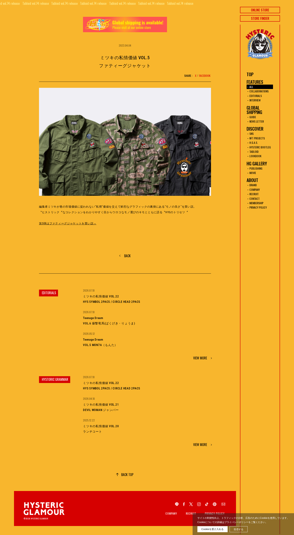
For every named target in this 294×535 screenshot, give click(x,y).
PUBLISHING (255, 168)
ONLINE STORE (260, 10)
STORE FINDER (260, 18)
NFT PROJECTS (257, 138)
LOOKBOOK (255, 156)
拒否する (238, 529)
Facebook (204, 76)
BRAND (253, 185)
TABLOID (254, 151)
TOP (250, 74)
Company (171, 513)
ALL (251, 87)
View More (200, 358)
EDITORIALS (255, 96)
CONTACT (254, 198)
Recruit (191, 513)
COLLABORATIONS (259, 91)
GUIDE (252, 117)
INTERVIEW (255, 100)
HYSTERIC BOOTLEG (260, 147)
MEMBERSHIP (256, 203)
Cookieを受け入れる (212, 529)
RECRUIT (254, 194)
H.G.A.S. (253, 142)
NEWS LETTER (256, 121)
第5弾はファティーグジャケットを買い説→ (67, 223)
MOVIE (252, 173)
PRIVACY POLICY (258, 207)
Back (127, 255)
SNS (251, 133)
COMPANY (254, 189)
